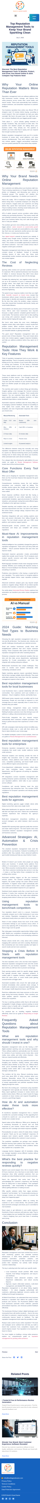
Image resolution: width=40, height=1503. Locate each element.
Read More (5, 1414)
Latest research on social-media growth (25, 227)
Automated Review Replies (21, 590)
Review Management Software (28, 462)
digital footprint (10, 236)
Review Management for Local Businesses (23, 736)
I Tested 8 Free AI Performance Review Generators (18, 1401)
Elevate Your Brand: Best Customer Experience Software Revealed (17, 1443)
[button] (15, 15)
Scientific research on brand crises (17, 295)
